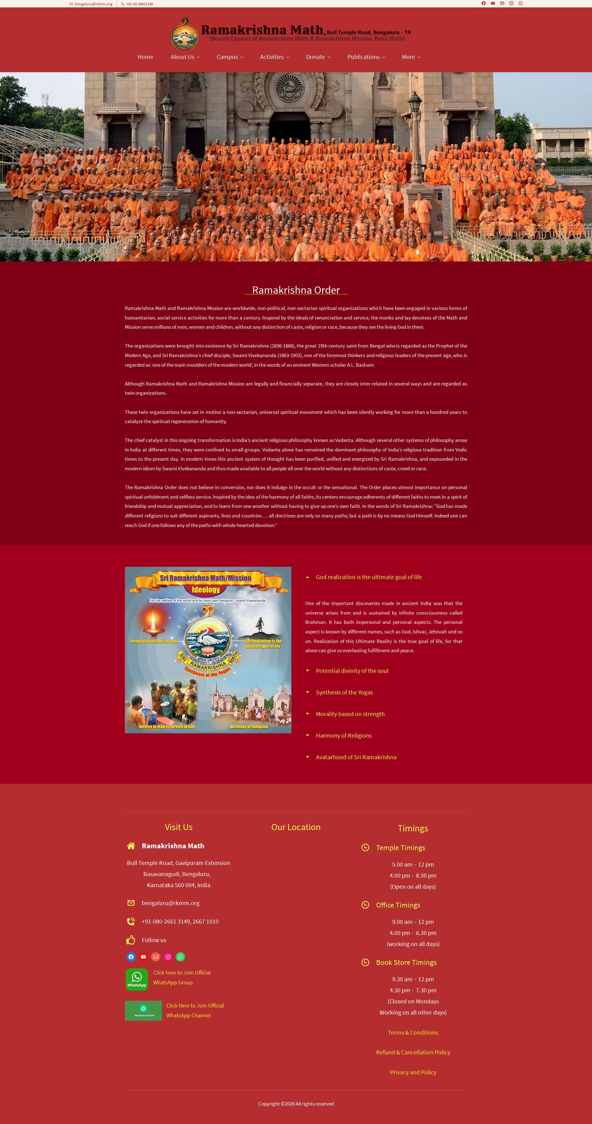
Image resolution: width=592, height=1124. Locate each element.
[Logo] (291, 34)
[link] (208, 571)
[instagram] (511, 3)
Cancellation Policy (425, 1052)
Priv (395, 1072)
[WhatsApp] (180, 956)
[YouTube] (143, 956)
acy (404, 1072)
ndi (421, 1032)
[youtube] (493, 3)
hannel (203, 1015)
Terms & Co (402, 1032)
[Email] (155, 956)
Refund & (388, 1052)
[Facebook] (131, 956)
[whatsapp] (521, 3)
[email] (502, 3)
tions (431, 1032)
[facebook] (484, 3)
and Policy (422, 1072)
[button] (384, 577)
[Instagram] (168, 956)
